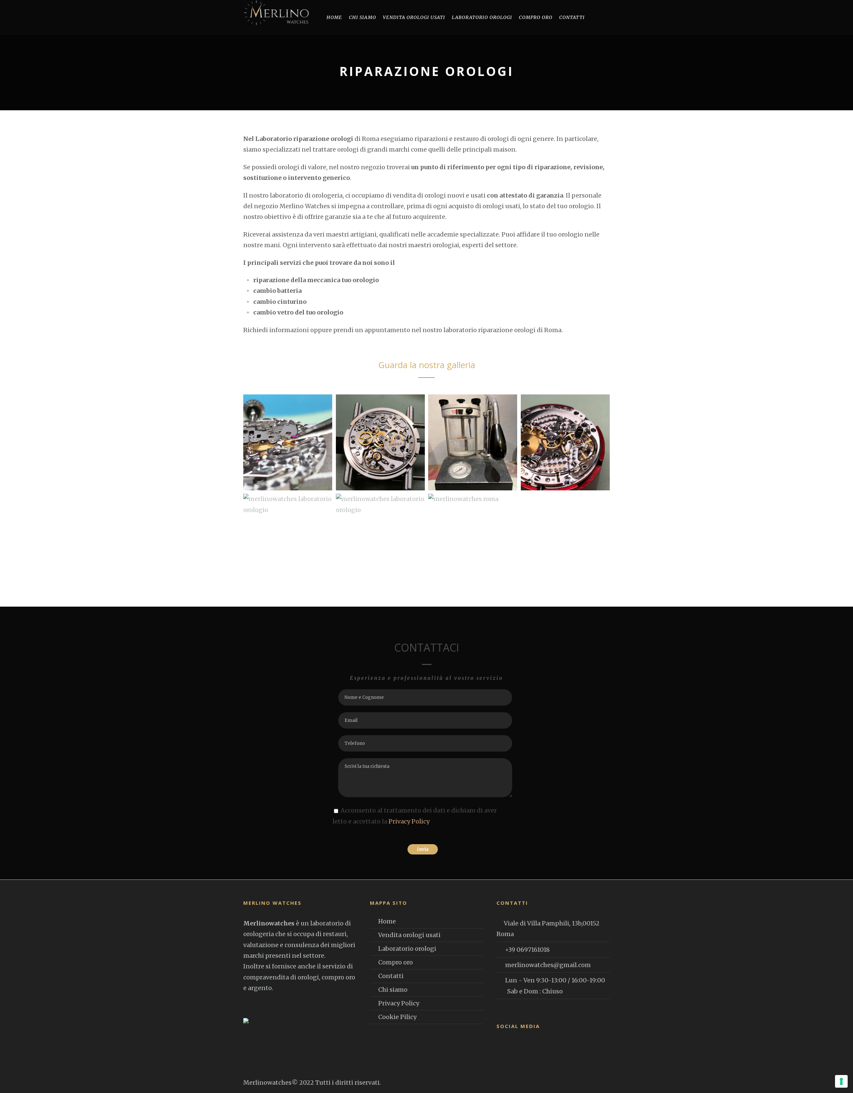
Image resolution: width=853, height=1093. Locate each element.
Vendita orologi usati (409, 935)
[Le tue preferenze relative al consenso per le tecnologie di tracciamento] (841, 1081)
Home (334, 17)
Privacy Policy (409, 821)
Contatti (572, 17)
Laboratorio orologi (482, 17)
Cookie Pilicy (397, 1017)
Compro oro (535, 17)
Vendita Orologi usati (414, 17)
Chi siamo (362, 17)
